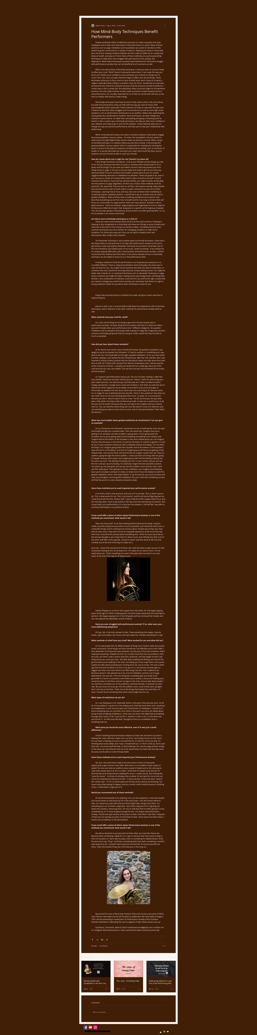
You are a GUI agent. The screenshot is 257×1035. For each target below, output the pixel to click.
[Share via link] (107, 940)
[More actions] (164, 25)
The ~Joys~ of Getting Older (128, 981)
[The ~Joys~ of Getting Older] (128, 969)
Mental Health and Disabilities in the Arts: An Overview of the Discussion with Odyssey (95, 982)
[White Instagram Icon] (164, 1032)
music (92, 11)
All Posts (83, 11)
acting (125, 11)
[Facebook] (85, 1027)
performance (108, 11)
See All (173, 957)
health (99, 11)
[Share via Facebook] (92, 940)
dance (118, 11)
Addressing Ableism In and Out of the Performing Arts (160, 982)
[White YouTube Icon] (168, 1032)
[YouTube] (90, 1027)
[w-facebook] (161, 1033)
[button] (173, 12)
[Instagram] (95, 1027)
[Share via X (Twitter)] (97, 940)
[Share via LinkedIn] (102, 940)
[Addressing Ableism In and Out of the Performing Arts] (161, 969)
